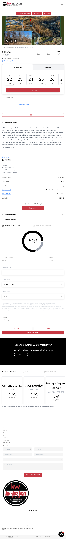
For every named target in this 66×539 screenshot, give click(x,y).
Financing (5, 437)
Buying (5, 432)
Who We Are (6, 442)
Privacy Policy (39, 536)
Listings (5, 430)
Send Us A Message (33, 475)
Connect (5, 445)
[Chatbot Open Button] (61, 534)
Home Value (6, 440)
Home (4, 427)
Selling (4, 435)
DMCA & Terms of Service (51, 536)
